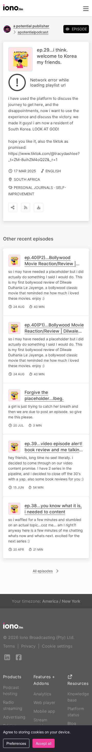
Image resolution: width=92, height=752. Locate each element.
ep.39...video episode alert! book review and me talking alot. (53, 449)
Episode (79, 29)
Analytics (42, 693)
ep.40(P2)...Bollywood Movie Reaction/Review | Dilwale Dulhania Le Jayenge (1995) (50, 266)
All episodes (43, 571)
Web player (44, 702)
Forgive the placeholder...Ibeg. (44, 395)
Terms (9, 646)
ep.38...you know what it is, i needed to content (53, 508)
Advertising (14, 717)
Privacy (28, 646)
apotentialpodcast (33, 32)
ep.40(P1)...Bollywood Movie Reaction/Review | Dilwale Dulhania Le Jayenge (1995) (54, 331)
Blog (71, 723)
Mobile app (44, 711)
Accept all (43, 743)
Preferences (16, 743)
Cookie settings (57, 646)
